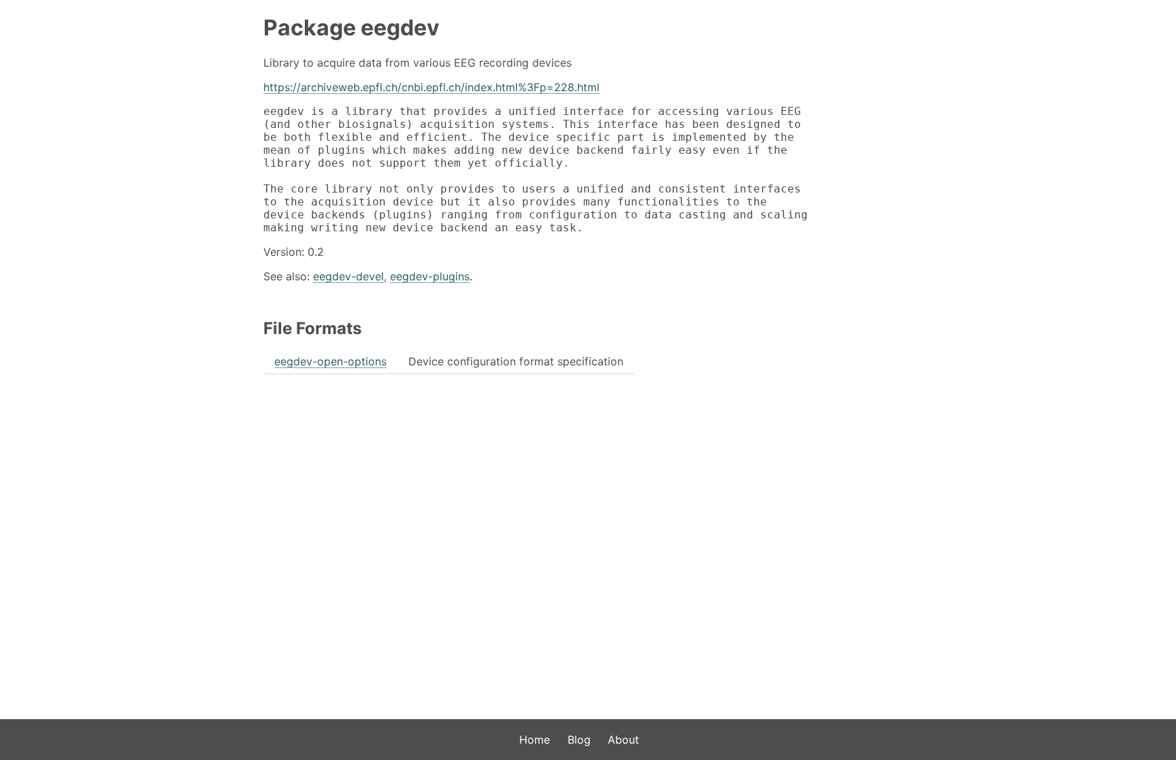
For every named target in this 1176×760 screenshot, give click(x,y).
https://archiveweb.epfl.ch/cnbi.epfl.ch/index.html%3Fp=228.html (431, 87)
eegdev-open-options (330, 361)
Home (534, 739)
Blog (579, 739)
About (623, 739)
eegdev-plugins (430, 276)
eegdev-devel (348, 276)
